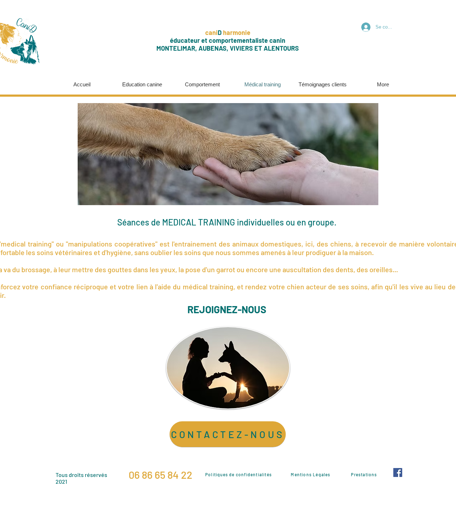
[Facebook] (397, 472)
